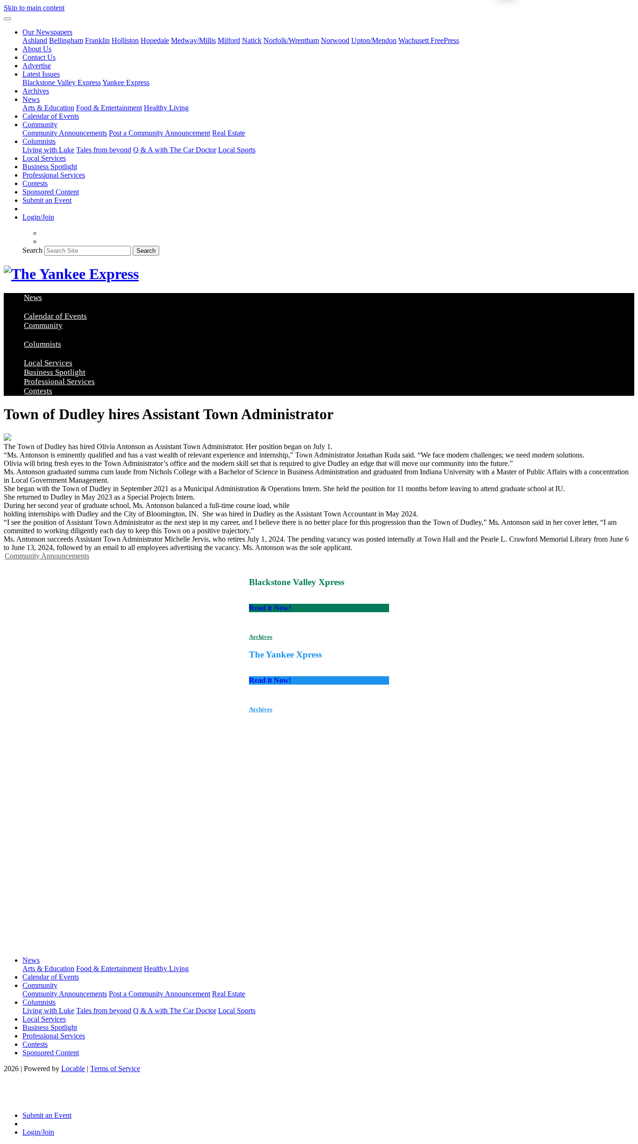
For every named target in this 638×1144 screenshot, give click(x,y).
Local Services (44, 158)
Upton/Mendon (374, 40)
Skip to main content (34, 8)
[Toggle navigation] (7, 18)
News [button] (31, 99)
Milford (229, 40)
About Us (36, 49)
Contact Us (39, 57)
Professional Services (53, 175)
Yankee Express (125, 82)
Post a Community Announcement (159, 133)
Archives (35, 91)
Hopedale (155, 40)
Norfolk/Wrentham (291, 40)
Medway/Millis (193, 40)
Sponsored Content (50, 192)
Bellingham (66, 40)
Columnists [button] (39, 141)
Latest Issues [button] (41, 74)
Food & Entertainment (109, 108)
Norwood (335, 40)
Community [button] (39, 125)
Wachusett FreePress (428, 40)
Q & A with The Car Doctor (174, 150)
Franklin (97, 40)
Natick (252, 40)
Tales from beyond (103, 150)
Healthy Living (166, 108)
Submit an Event (46, 200)
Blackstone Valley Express (61, 82)
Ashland (34, 40)
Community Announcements (64, 133)
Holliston (125, 40)
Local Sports (236, 150)
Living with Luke (48, 150)
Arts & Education (48, 108)
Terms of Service (115, 1068)
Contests (35, 183)
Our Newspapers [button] (47, 32)
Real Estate (228, 133)
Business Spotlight (49, 167)
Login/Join (38, 217)
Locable (73, 1068)
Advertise (36, 66)
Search (32, 250)
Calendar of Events (50, 116)
